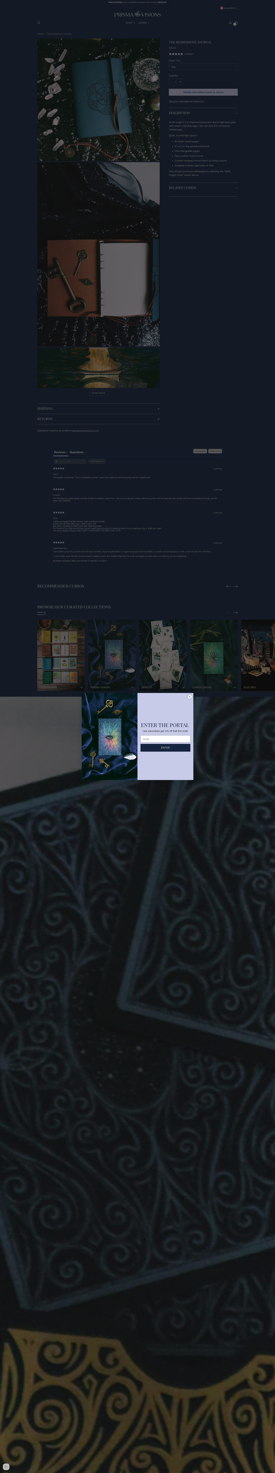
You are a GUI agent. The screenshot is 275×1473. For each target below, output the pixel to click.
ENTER (165, 747)
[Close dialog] (189, 696)
